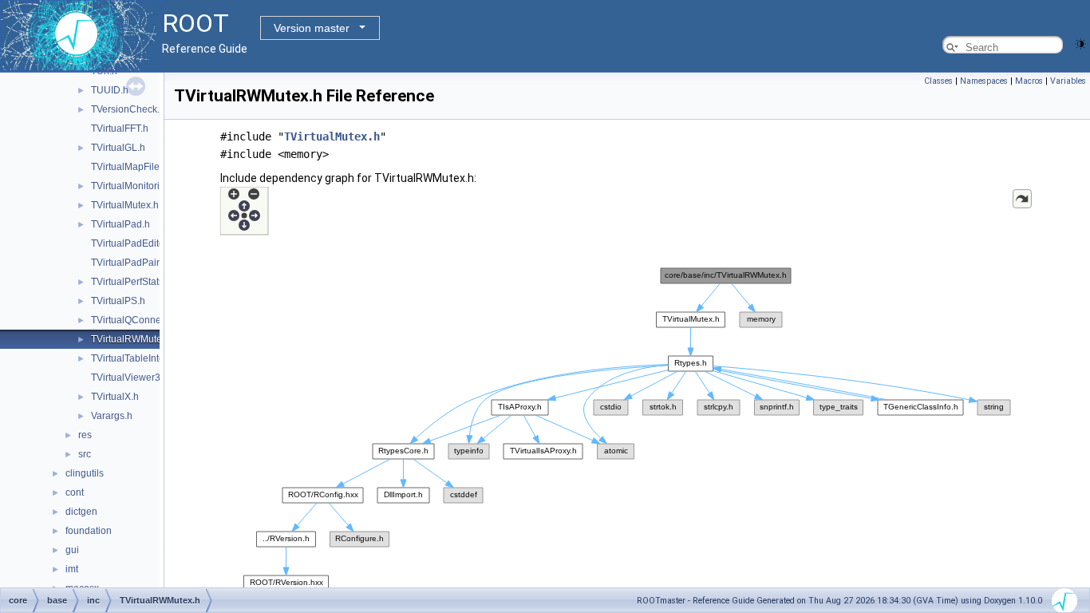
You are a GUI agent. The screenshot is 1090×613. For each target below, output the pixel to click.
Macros (1029, 81)
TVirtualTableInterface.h (142, 358)
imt (71, 569)
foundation (88, 530)
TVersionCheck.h (128, 109)
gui (72, 550)
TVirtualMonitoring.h (135, 186)
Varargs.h (111, 415)
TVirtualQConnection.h (140, 320)
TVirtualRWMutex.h (133, 339)
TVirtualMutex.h (125, 205)
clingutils (84, 473)
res (85, 435)
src (84, 454)
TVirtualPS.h (118, 300)
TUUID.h (109, 90)
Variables (1068, 81)
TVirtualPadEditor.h (133, 243)
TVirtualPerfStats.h (131, 281)
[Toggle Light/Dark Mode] (1080, 42)
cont (74, 492)
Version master (312, 28)
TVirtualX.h (115, 396)
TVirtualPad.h (120, 224)
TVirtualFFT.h (119, 128)
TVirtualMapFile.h (129, 166)
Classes (938, 81)
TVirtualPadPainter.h (135, 262)
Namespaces (984, 81)
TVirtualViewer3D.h (133, 377)
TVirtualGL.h (118, 147)
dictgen (81, 511)
